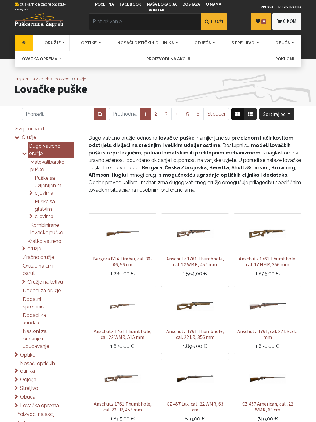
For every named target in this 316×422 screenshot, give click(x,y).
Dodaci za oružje (42, 290)
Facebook (130, 4)
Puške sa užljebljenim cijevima (48, 185)
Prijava (267, 7)
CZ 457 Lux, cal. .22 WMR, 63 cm (195, 407)
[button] (276, 114)
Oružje (80, 79)
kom (290, 21)
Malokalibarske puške (47, 165)
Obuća (27, 397)
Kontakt (158, 10)
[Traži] (100, 114)
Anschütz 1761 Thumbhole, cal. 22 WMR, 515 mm (123, 334)
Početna (104, 4)
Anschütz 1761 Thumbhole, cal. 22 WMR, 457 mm (195, 261)
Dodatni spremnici (34, 303)
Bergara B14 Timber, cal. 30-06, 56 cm (122, 261)
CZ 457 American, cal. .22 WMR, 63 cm (267, 407)
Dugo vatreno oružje (44, 149)
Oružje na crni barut (38, 269)
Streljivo (29, 388)
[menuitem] (24, 43)
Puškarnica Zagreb (32, 79)
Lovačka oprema (39, 405)
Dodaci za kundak (34, 319)
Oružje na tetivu (45, 282)
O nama (213, 4)
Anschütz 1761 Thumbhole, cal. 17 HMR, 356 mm (268, 261)
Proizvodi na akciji (35, 414)
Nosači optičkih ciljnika (37, 367)
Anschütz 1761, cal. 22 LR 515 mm (267, 334)
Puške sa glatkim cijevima (45, 209)
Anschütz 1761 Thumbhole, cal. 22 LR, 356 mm (195, 334)
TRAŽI (216, 22)
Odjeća (28, 379)
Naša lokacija (162, 4)
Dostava (191, 4)
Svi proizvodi (30, 129)
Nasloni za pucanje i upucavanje (36, 338)
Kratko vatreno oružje (44, 244)
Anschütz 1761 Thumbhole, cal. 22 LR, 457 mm (123, 407)
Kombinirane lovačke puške (46, 228)
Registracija (289, 7)
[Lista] (250, 114)
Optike (27, 355)
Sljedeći (216, 114)
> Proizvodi (60, 79)
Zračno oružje (38, 257)
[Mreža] (237, 114)
